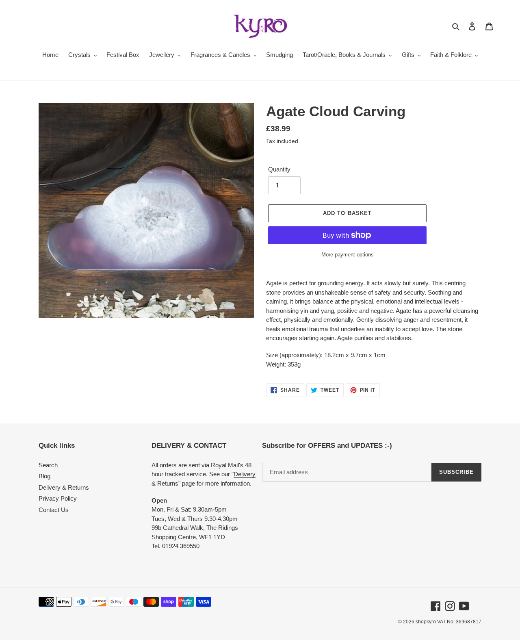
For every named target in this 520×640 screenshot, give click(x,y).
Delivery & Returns (64, 487)
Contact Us (54, 509)
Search (48, 465)
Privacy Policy (58, 498)
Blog (44, 476)
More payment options (347, 255)
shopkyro (426, 622)
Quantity (279, 169)
